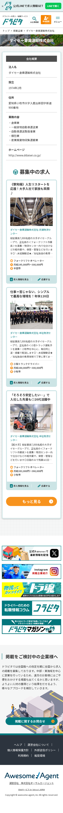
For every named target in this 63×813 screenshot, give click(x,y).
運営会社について (38, 745)
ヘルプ (18, 745)
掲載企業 (18, 30)
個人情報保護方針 (18, 750)
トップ (6, 30)
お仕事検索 (34, 22)
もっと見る (31, 501)
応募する (45, 279)
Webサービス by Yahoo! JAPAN (31, 789)
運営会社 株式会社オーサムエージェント (31, 783)
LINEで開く (53, 6)
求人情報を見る (21, 279)
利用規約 (23, 755)
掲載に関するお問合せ (30, 721)
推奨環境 (39, 755)
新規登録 (46, 21)
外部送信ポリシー (45, 750)
